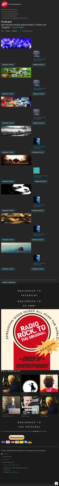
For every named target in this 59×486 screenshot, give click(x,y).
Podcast (8, 31)
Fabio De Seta (42, 59)
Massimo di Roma (43, 175)
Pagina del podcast (8, 64)
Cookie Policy (16, 465)
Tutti (2, 31)
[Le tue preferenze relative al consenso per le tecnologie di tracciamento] (56, 483)
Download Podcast (39, 64)
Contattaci (6, 459)
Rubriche (14, 31)
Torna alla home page (8, 282)
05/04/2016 (38, 206)
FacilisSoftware (14, 472)
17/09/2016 (38, 119)
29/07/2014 (38, 265)
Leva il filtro (18, 27)
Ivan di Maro (42, 146)
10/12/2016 (38, 89)
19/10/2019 (38, 60)
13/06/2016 (38, 177)
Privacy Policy (7, 465)
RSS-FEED (6, 454)
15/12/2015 (38, 235)
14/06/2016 (38, 148)
